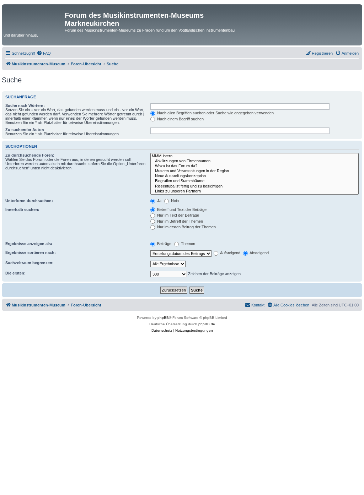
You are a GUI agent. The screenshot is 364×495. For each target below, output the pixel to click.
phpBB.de (206, 324)
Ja (158, 200)
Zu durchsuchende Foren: (29, 155)
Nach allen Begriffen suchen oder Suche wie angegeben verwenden (215, 113)
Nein (174, 200)
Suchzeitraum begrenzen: (29, 263)
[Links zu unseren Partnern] (254, 191)
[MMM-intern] (254, 156)
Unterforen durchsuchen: (29, 200)
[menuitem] (44, 53)
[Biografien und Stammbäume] (254, 181)
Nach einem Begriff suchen (180, 119)
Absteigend (259, 253)
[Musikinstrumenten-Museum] (34, 17)
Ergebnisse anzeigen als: (28, 243)
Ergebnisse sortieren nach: (30, 252)
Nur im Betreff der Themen (179, 221)
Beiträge (163, 243)
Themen (187, 243)
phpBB (163, 318)
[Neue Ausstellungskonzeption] (254, 176)
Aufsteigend (229, 253)
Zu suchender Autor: (24, 129)
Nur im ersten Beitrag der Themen (186, 227)
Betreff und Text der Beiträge (181, 209)
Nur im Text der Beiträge (177, 215)
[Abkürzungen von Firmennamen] (254, 161)
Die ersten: (15, 273)
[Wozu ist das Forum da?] (254, 166)
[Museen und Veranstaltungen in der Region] (254, 171)
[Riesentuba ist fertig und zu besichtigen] (254, 186)
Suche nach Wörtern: (25, 105)
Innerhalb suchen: (22, 209)
